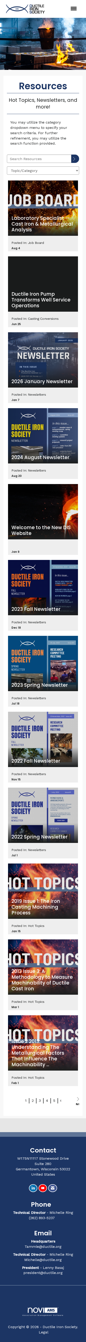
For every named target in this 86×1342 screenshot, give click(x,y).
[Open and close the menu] (64, 9)
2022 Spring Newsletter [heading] (39, 837)
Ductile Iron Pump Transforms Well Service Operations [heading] (40, 300)
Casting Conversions (43, 318)
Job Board (36, 243)
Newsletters (37, 394)
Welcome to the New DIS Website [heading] (41, 530)
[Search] (75, 159)
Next (77, 1103)
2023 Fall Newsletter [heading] (36, 609)
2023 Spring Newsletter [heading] (39, 685)
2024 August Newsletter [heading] (40, 457)
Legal (43, 1332)
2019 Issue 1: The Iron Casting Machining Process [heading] (35, 907)
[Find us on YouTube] (43, 1188)
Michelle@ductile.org (43, 1260)
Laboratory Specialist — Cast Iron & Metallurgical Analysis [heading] (42, 224)
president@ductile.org (43, 1273)
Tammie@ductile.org (43, 1246)
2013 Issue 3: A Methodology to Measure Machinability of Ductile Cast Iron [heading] (42, 980)
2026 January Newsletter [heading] (42, 382)
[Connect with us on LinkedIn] (33, 1188)
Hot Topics (36, 926)
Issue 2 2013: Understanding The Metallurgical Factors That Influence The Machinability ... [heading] (37, 1053)
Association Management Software (43, 1315)
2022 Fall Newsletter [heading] (35, 761)
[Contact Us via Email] (52, 1188)
